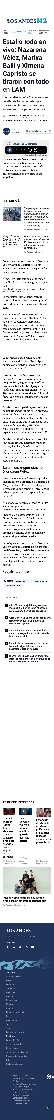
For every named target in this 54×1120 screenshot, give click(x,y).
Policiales (10, 992)
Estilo (8, 1016)
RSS (8, 1060)
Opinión (9, 1008)
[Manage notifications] (48, 1108)
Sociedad (10, 988)
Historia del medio (14, 1064)
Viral (8, 1028)
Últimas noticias (13, 976)
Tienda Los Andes (14, 1044)
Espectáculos (17, 32)
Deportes (10, 996)
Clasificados (12, 1048)
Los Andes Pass (13, 1040)
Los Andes (5, 32)
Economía (10, 984)
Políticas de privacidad (16, 1056)
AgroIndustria (12, 1020)
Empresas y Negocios (16, 1012)
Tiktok (20, 946)
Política (9, 980)
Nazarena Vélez (23, 581)
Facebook (7, 946)
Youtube (32, 946)
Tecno (9, 1024)
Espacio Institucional (15, 1032)
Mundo (9, 1004)
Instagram (14, 946)
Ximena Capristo (13, 586)
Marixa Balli (40, 581)
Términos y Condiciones (17, 1052)
